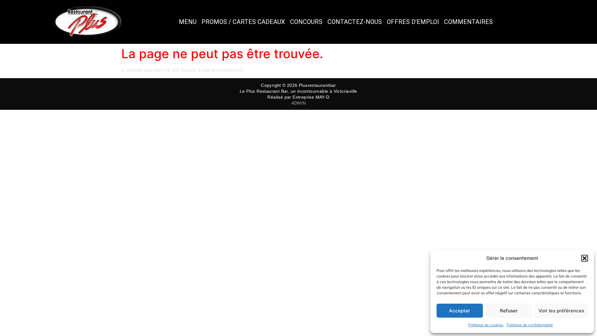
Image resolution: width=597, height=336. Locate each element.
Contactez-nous (354, 22)
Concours (306, 22)
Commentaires (468, 22)
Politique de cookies (485, 325)
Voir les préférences (561, 311)
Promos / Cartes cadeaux (243, 22)
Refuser (509, 311)
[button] (584, 258)
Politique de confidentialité (530, 325)
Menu (188, 22)
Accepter (459, 311)
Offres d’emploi (413, 22)
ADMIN (298, 102)
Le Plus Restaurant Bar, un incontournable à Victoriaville (298, 91)
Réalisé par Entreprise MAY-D (298, 97)
